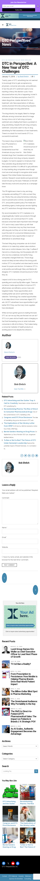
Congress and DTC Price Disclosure (18, 417)
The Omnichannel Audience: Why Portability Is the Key (24, 702)
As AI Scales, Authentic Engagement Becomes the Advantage (23, 731)
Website (5, 547)
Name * (4, 528)
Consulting (27, 879)
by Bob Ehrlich (23, 77)
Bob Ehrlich (9, 352)
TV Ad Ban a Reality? (21, 664)
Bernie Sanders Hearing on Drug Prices (19, 432)
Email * (4, 537)
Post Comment (9, 565)
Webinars (28, 876)
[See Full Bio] (25, 389)
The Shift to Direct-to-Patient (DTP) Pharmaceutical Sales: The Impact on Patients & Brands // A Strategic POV (23, 716)
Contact (4, 876)
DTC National (13, 876)
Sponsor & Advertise (16, 879)
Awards (21, 876)
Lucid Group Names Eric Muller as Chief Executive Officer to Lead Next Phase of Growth (24, 653)
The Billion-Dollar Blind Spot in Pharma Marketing (24, 692)
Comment (5, 498)
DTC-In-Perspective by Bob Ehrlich (16, 60)
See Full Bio (19, 389)
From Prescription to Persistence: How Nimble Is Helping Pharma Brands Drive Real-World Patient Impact (24, 679)
